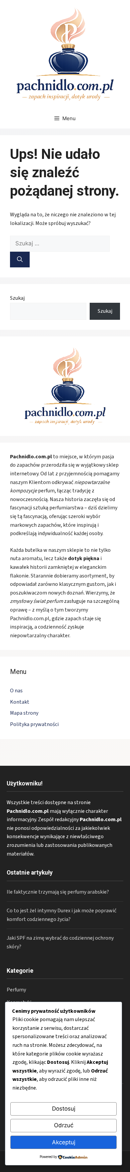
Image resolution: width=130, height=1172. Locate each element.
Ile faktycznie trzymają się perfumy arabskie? (58, 892)
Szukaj (17, 298)
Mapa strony (24, 713)
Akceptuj (63, 1142)
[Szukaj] (20, 260)
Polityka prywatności (34, 724)
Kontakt (19, 702)
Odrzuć (63, 1125)
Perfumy (16, 989)
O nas (16, 690)
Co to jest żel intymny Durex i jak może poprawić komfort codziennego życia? (61, 915)
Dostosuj (63, 1108)
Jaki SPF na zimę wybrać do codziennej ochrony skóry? (60, 942)
